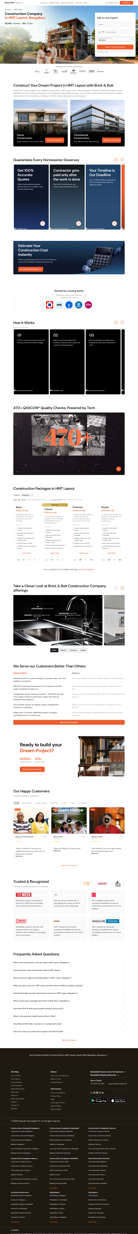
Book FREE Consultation (69, 631)
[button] (53, 615)
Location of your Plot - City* (59, 622)
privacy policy (69, 635)
